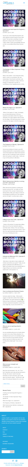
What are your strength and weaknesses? (10, 364)
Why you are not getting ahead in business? (12, 326)
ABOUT (4, 427)
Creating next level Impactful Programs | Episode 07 (14, 30)
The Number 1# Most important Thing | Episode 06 (14, 70)
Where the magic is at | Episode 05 (12, 107)
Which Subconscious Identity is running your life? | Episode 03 (13, 182)
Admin (5, 32)
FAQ (4, 432)
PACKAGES (5, 441)
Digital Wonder (18, 465)
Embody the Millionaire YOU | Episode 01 (14, 256)
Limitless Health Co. (8, 293)
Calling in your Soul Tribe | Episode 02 (13, 219)
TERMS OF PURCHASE (8, 436)
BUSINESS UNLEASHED (8, 443)
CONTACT (5, 430)
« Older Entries (6, 383)
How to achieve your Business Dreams (13, 291)
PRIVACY (5, 434)
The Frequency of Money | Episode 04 (13, 144)
